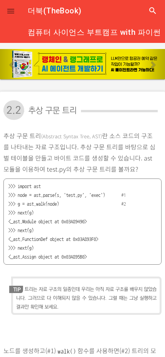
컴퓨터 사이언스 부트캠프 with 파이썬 (94, 32)
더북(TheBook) (54, 10)
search (152, 10)
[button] (11, 11)
